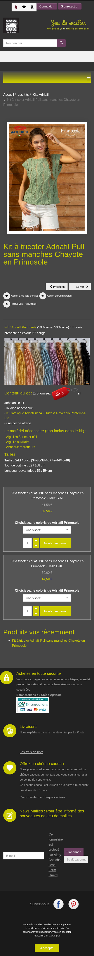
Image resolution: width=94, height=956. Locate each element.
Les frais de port (31, 752)
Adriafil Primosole (23, 327)
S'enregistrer (70, 6)
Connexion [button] (46, 6)
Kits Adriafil (41, 94)
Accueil (8, 94)
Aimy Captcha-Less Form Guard (55, 865)
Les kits (23, 94)
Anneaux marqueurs (20, 447)
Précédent (60, 287)
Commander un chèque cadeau (42, 797)
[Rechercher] (61, 43)
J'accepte (47, 948)
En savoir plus (53, 935)
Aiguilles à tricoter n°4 (21, 437)
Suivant (83, 287)
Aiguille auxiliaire (18, 442)
